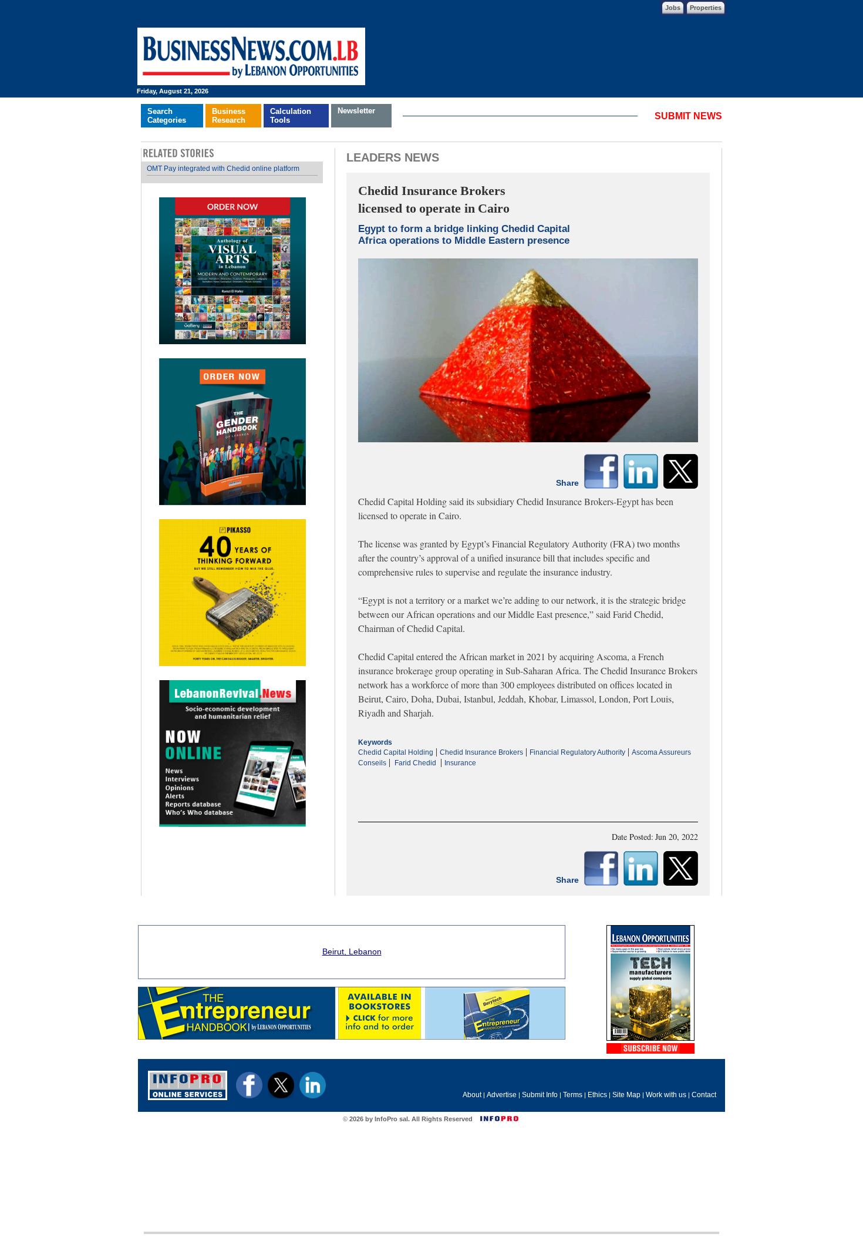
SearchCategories (166, 116)
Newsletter (356, 110)
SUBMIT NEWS (688, 116)
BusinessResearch (228, 116)
